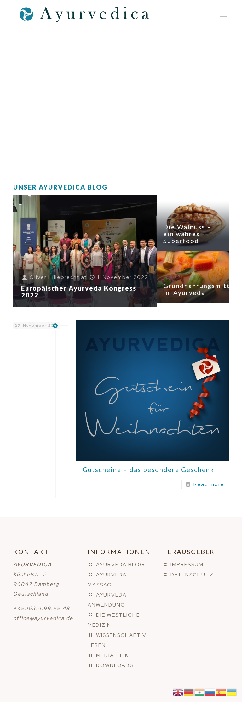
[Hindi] (199, 691)
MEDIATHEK (112, 655)
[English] (178, 691)
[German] (189, 691)
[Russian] (210, 691)
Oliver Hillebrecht (54, 277)
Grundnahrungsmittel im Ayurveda (199, 289)
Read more (208, 484)
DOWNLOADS (114, 665)
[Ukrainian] (232, 691)
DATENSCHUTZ (192, 574)
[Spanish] (221, 691)
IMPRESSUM (187, 564)
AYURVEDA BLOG (120, 564)
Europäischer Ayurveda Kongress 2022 (78, 291)
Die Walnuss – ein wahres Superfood (187, 233)
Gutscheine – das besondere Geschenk (148, 469)
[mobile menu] (223, 14)
